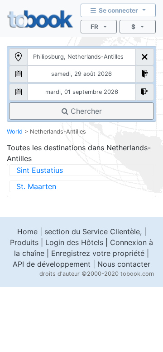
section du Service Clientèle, (93, 231)
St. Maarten (36, 186)
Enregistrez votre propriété (97, 253)
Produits (24, 242)
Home (27, 231)
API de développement (52, 264)
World (15, 131)
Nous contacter (123, 264)
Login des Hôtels (74, 242)
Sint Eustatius (39, 170)
